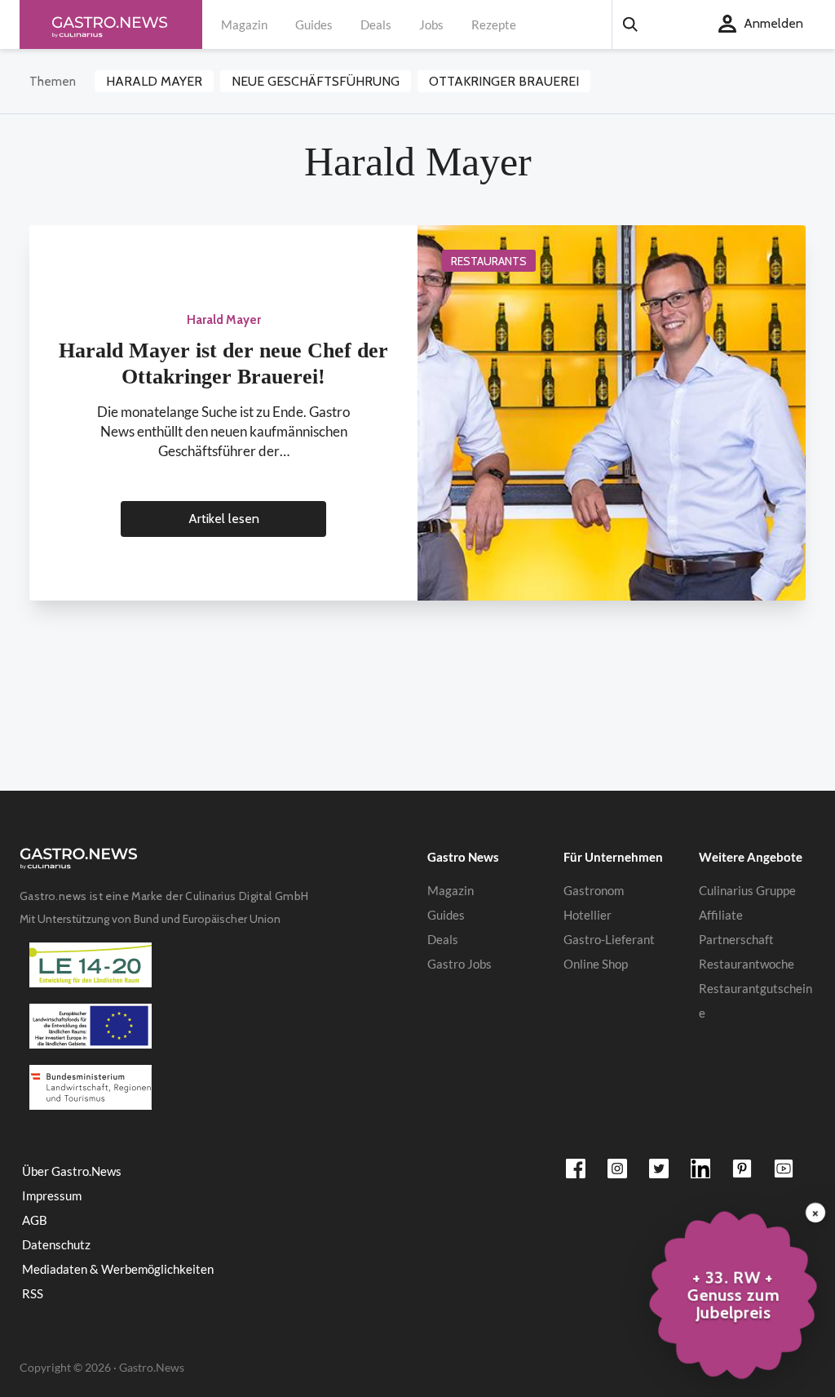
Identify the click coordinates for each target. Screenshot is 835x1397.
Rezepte (493, 24)
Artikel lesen (223, 518)
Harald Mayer (154, 81)
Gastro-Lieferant (609, 939)
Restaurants (489, 261)
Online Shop (595, 963)
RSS (32, 1293)
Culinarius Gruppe (747, 890)
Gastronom (593, 890)
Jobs (431, 24)
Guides (314, 24)
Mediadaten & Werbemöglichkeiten (118, 1269)
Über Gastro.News (71, 1171)
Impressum (52, 1195)
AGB (34, 1220)
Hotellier (587, 914)
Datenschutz (56, 1244)
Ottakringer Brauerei (504, 81)
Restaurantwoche (746, 963)
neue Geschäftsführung (316, 81)
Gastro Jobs (459, 963)
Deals (375, 24)
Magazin (244, 24)
